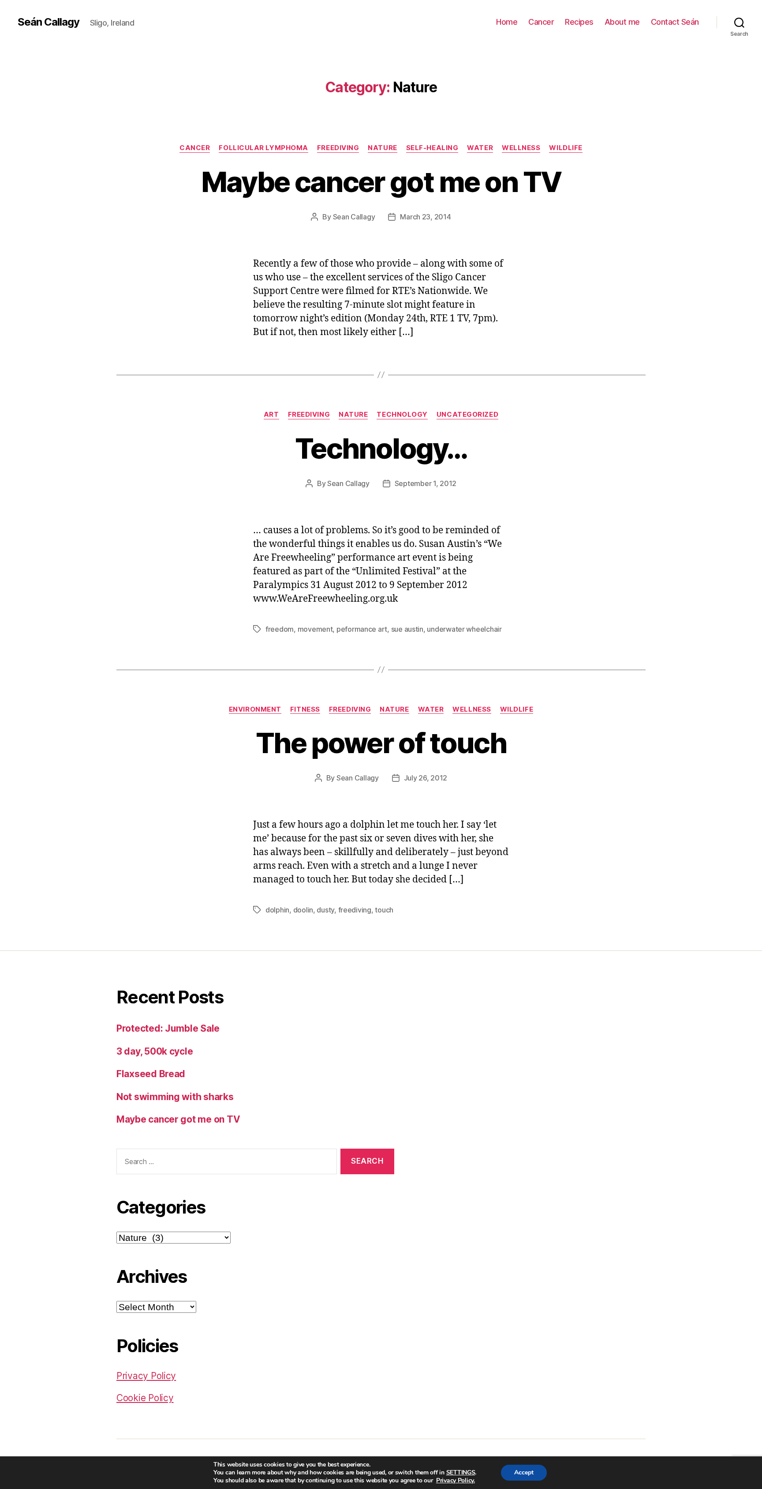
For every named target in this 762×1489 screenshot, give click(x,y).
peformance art (361, 629)
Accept (524, 1472)
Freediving (338, 148)
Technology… (381, 448)
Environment (255, 709)
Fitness (305, 709)
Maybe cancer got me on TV (381, 182)
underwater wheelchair (464, 629)
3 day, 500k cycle (154, 1051)
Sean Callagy (354, 216)
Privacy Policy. (455, 1480)
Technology (402, 414)
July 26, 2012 (426, 777)
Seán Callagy (48, 22)
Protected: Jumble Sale (168, 1028)
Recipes (579, 21)
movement (315, 629)
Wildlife (565, 148)
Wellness (521, 148)
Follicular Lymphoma (263, 148)
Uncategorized (467, 414)
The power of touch (381, 743)
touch (384, 909)
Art (271, 414)
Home (506, 21)
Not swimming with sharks (175, 1096)
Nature (382, 148)
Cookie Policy (145, 1397)
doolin (303, 909)
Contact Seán (675, 21)
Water (480, 148)
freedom (279, 629)
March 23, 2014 (425, 216)
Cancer (541, 21)
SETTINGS (460, 1473)
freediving (354, 909)
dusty (325, 909)
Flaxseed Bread (150, 1073)
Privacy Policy (146, 1375)
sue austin (407, 629)
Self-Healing (432, 148)
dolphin (277, 909)
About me (622, 21)
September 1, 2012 (425, 483)
